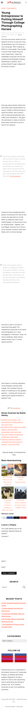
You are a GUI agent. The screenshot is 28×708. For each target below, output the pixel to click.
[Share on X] (16, 518)
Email (3, 567)
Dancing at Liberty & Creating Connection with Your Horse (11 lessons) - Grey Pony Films (12, 442)
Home (3, 8)
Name (3, 561)
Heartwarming (11, 8)
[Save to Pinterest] (23, 518)
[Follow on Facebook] (14, 654)
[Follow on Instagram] (14, 659)
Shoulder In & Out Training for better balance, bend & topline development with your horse (13, 429)
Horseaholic (16, 408)
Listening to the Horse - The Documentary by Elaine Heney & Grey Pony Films (12, 422)
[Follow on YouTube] (14, 661)
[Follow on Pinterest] (14, 657)
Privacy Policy (19, 706)
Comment (5, 536)
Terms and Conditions (10, 706)
